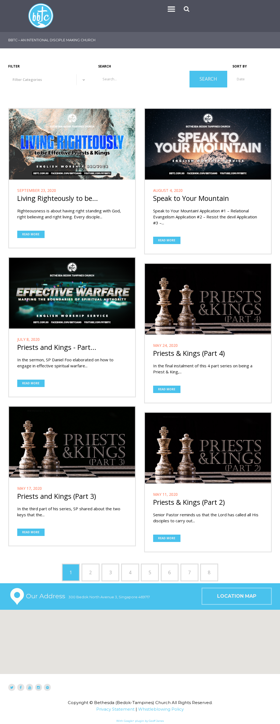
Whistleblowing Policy (161, 709)
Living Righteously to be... (57, 198)
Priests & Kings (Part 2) (189, 502)
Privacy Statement (115, 709)
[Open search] (187, 9)
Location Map (236, 596)
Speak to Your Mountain (191, 198)
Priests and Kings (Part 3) (56, 496)
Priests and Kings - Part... (56, 347)
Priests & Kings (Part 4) (189, 353)
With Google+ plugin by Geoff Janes (140, 720)
